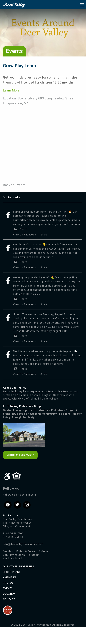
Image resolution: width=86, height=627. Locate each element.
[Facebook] (8, 505)
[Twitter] (17, 505)
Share (43, 234)
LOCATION (9, 594)
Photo (23, 229)
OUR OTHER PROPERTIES (18, 566)
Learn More (11, 90)
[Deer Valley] (14, 5)
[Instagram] (27, 505)
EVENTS (8, 588)
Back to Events (14, 185)
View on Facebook (24, 234)
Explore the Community (20, 455)
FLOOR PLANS (12, 572)
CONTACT (9, 599)
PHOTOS (8, 583)
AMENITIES (9, 577)
